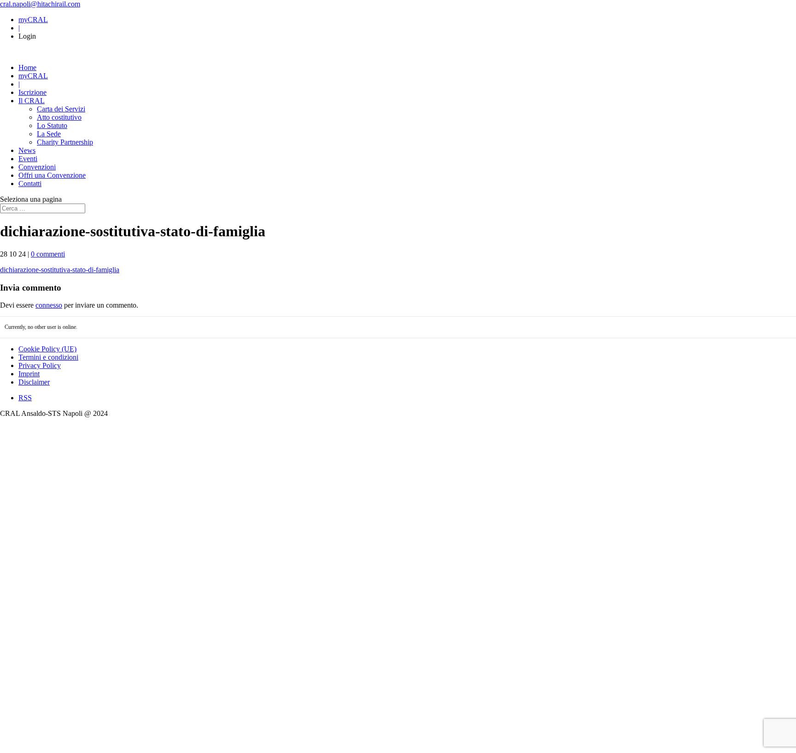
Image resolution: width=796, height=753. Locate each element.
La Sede (49, 134)
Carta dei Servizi (61, 109)
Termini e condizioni (48, 357)
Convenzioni (37, 167)
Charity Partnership (65, 142)
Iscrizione (32, 92)
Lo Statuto (52, 125)
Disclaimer (34, 382)
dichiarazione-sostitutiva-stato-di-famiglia (59, 270)
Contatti (29, 183)
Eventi (27, 159)
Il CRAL (31, 101)
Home (27, 67)
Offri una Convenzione (52, 175)
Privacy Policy (39, 365)
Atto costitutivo (59, 117)
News (26, 150)
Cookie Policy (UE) (47, 349)
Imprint (29, 374)
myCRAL (33, 19)
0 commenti (48, 254)
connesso (48, 305)
